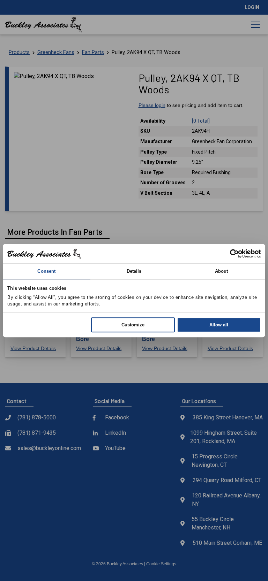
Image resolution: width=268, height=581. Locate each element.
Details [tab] (134, 271)
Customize (132, 324)
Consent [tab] (46, 271)
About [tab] (221, 271)
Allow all (218, 324)
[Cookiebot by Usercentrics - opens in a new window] (230, 253)
